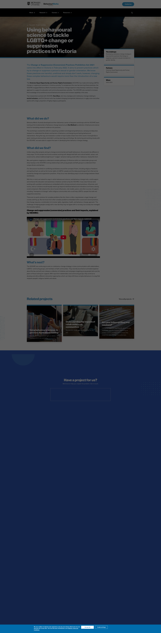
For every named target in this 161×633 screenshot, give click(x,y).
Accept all (87, 627)
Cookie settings (101, 627)
